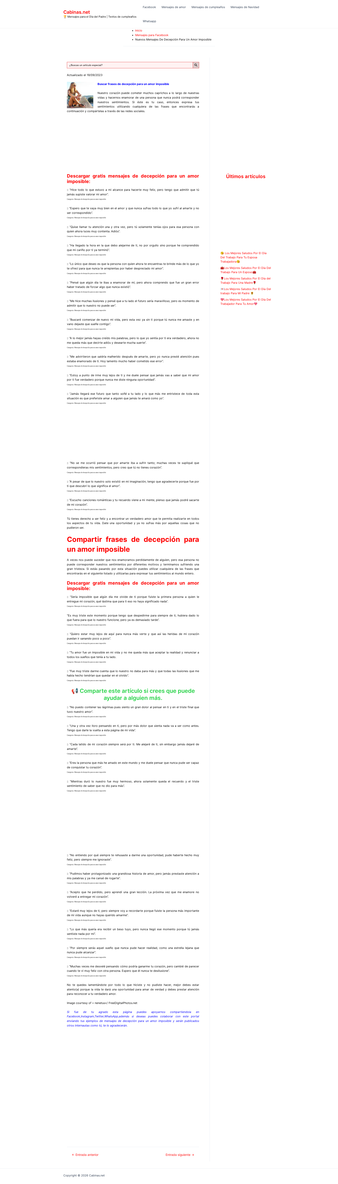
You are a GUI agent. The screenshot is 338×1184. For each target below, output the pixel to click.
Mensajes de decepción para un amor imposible (90, 199)
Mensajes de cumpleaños (208, 7)
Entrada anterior (85, 1154)
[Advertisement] (133, 142)
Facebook (149, 7)
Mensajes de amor (174, 7)
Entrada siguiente (180, 1154)
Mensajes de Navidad (245, 7)
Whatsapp (149, 21)
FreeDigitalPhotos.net (123, 1003)
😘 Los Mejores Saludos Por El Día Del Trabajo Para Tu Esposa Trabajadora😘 (243, 257)
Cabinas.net (76, 12)
